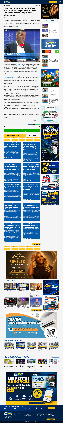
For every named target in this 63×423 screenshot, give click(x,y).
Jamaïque (7, 248)
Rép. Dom (30, 248)
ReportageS (9, 281)
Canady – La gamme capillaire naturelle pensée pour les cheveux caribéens (53, 60)
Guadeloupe (29, 137)
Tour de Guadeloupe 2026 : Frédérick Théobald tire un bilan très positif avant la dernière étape (54, 349)
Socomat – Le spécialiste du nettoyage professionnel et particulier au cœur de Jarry (53, 90)
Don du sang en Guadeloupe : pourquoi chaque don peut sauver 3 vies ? (53, 366)
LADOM (5, 24)
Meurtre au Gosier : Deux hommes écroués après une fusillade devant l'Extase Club (53, 25)
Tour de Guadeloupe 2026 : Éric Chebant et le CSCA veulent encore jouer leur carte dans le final (31, 349)
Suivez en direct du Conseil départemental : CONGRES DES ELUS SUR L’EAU (42, 366)
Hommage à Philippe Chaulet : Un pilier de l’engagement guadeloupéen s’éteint (53, 31)
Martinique (15, 248)
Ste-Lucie (37, 248)
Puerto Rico (22, 248)
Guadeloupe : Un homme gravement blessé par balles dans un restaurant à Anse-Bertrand (20, 366)
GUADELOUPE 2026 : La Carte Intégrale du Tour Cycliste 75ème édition (23, 292)
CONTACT (38, 1)
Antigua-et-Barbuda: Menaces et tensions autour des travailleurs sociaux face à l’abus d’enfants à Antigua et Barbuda (31, 146)
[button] (60, 1)
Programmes (27, 1)
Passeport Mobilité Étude (10, 77)
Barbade (14, 137)
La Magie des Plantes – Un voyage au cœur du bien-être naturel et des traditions (53, 65)
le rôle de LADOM (20, 64)
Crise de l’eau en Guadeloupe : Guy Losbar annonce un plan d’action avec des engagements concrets (8, 366)
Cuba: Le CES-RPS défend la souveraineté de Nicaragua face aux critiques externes (31, 225)
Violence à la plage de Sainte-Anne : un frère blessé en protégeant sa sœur (10, 306)
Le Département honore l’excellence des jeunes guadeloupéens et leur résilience (53, 36)
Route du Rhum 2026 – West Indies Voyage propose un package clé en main (53, 96)
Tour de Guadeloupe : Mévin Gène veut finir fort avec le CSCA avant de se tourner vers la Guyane (9, 349)
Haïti (37, 137)
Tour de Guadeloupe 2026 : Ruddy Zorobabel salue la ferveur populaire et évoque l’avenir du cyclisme (42, 349)
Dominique (22, 137)
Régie (32, 1)
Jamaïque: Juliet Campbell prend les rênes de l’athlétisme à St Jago (12, 186)
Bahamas (7, 137)
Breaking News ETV (15, 135)
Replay (19, 1)
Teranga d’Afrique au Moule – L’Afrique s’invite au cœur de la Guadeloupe (53, 56)
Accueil (14, 1)
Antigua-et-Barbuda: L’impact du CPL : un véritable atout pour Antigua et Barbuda (12, 144)
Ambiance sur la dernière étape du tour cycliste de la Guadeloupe (20, 348)
